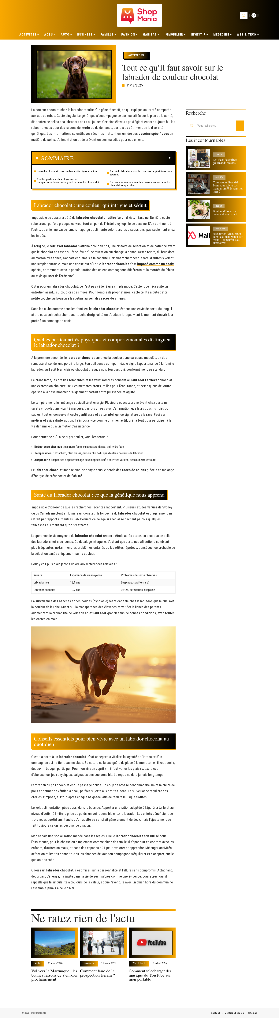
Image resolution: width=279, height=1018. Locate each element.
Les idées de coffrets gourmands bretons (225, 161)
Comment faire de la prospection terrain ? (97, 973)
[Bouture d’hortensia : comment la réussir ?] (199, 209)
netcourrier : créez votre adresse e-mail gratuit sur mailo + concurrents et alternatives (227, 238)
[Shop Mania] (139, 15)
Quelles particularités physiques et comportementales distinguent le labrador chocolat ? (68, 181)
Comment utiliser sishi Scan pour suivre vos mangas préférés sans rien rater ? (228, 186)
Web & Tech (138, 963)
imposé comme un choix (155, 264)
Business (89, 963)
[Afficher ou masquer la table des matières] (122, 158)
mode (85, 127)
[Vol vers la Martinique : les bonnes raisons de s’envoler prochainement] (55, 943)
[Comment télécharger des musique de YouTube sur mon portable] (152, 943)
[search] (243, 15)
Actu (37, 963)
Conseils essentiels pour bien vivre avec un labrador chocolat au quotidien (140, 184)
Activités (136, 55)
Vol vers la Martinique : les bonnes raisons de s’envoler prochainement (54, 975)
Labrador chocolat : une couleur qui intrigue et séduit (68, 171)
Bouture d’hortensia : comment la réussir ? (225, 212)
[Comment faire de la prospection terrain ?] (103, 943)
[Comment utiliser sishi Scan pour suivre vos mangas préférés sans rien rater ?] (199, 183)
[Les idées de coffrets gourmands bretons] (199, 158)
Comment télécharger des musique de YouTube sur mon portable (150, 975)
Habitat (218, 206)
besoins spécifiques (154, 133)
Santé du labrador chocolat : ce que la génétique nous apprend (141, 173)
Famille (218, 154)
